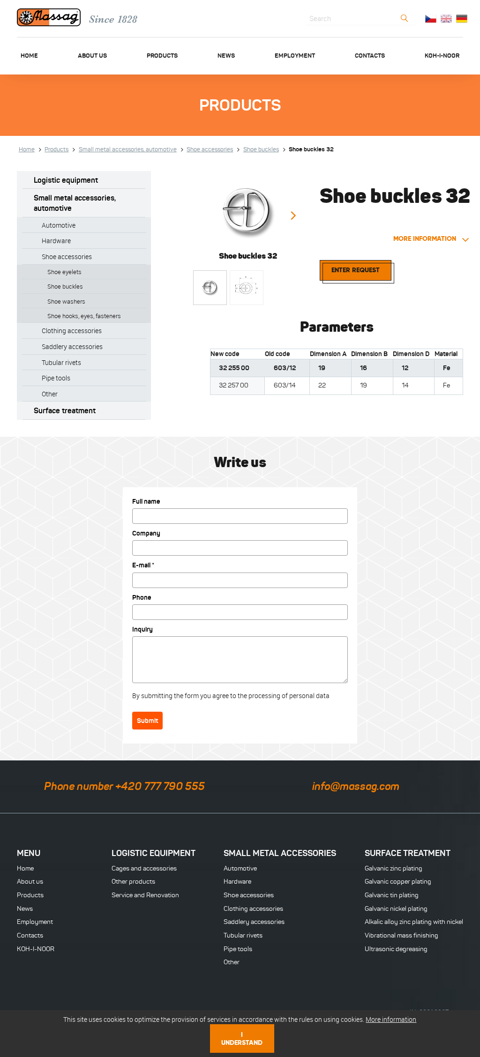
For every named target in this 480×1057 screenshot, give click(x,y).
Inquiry (142, 629)
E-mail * (143, 565)
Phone (141, 597)
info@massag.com (355, 786)
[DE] (461, 18)
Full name (146, 501)
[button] (292, 216)
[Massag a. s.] (49, 18)
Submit (147, 720)
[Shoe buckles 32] (248, 211)
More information (425, 238)
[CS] (430, 18)
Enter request (355, 270)
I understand (241, 1038)
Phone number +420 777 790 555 (124, 786)
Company (146, 533)
